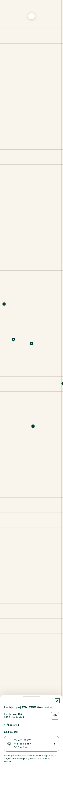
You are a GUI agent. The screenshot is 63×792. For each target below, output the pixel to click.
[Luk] (57, 701)
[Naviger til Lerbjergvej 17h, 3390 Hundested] (55, 716)
